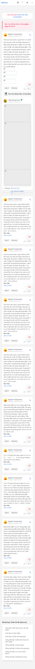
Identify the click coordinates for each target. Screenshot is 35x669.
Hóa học (14, 88)
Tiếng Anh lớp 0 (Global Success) (16, 657)
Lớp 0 (7, 88)
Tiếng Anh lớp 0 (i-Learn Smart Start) (15, 652)
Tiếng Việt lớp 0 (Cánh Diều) (14, 645)
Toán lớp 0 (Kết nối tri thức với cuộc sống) (16, 629)
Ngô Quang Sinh (14, 100)
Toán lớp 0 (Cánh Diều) (12, 633)
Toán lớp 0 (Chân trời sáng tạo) (15, 636)
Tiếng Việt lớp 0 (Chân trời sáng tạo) (17, 648)
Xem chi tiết (7, 235)
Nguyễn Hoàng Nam (15, 34)
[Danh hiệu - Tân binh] (21, 100)
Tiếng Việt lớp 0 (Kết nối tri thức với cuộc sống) (16, 641)
